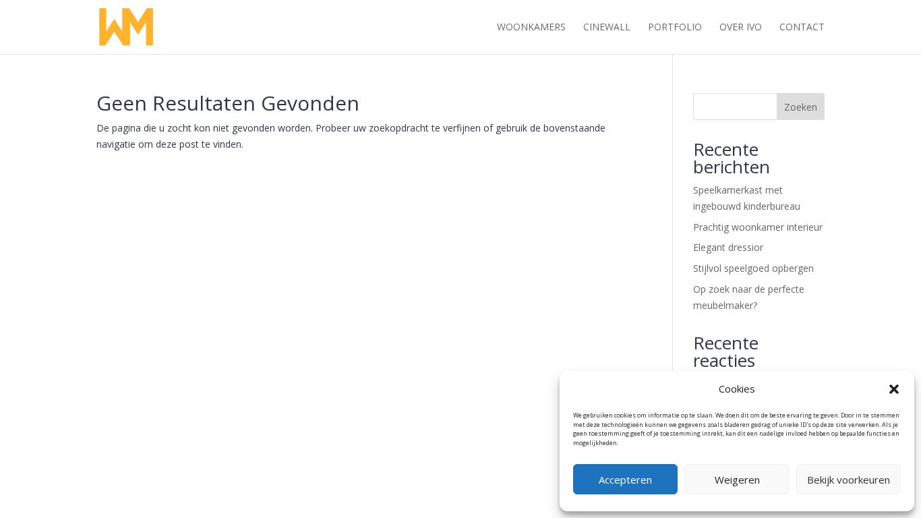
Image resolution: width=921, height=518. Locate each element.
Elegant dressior (728, 247)
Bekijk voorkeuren (848, 479)
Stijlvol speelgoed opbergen (753, 268)
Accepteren (625, 479)
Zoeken (800, 106)
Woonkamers (531, 27)
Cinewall (606, 27)
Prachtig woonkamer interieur (758, 227)
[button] (894, 389)
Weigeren (737, 479)
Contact (802, 27)
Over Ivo (740, 27)
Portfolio (675, 27)
